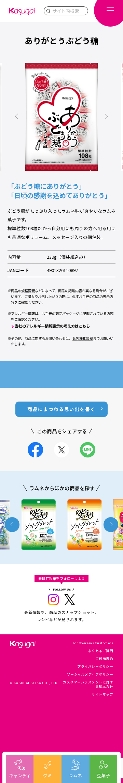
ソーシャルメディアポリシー (90, 674)
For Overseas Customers (93, 643)
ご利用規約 (104, 658)
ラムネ (75, 775)
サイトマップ (102, 694)
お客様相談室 (82, 338)
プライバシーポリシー (95, 666)
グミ (47, 775)
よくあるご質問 (100, 650)
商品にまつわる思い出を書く (61, 409)
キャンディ (20, 775)
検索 (48, 11)
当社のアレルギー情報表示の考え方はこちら (52, 326)
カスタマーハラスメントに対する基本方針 (88, 684)
